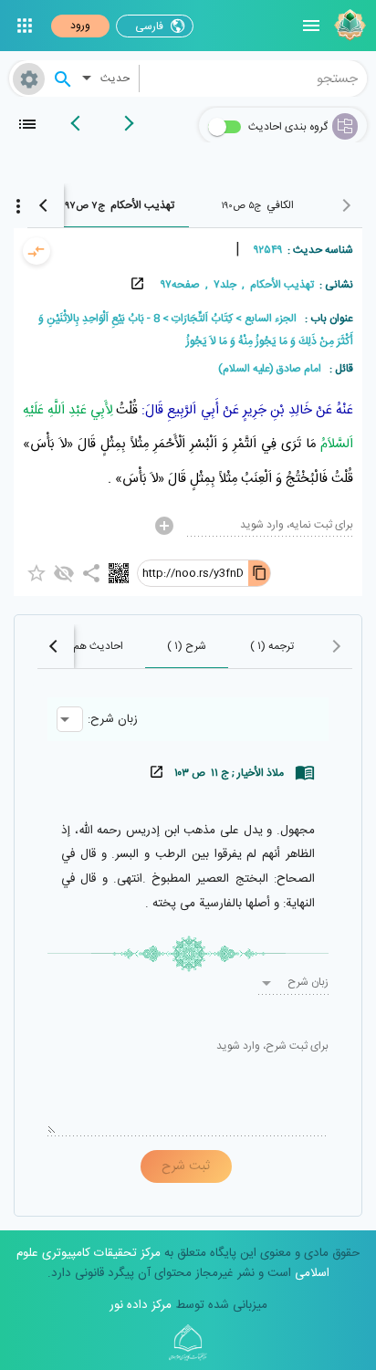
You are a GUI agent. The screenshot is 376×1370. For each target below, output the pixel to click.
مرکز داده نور (141, 1305)
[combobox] (254, 78)
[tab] (258, 205)
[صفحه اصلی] (347, 25)
